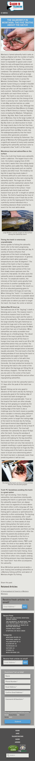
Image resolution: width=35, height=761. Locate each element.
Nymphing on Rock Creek (15, 631)
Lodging (17, 742)
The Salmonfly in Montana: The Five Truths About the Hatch (18, 622)
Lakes (17, 733)
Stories (9, 650)
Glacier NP (10, 643)
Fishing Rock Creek (13, 628)
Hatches (9, 648)
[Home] (17, 6)
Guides (17, 739)
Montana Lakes (12, 639)
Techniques (10, 646)
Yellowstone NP (12, 641)
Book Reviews (11, 652)
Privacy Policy (13, 714)
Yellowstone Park (17, 736)
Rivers (18, 730)
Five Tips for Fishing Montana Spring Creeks (17, 618)
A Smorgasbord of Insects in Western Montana (17, 625)
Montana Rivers (12, 637)
